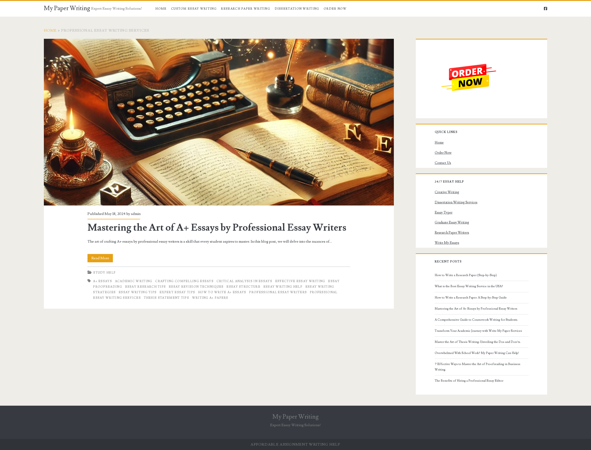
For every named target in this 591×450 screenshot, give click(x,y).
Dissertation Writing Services (456, 202)
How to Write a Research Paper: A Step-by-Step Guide (471, 297)
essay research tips (145, 287)
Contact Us (443, 163)
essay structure (243, 287)
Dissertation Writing (297, 9)
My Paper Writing (67, 8)
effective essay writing (300, 281)
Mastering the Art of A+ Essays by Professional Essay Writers (219, 122)
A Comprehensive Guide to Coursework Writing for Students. (476, 320)
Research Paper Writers (452, 232)
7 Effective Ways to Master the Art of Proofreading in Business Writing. (477, 366)
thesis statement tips (166, 298)
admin (136, 213)
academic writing (133, 281)
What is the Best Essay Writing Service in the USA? (469, 286)
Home (160, 9)
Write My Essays (447, 243)
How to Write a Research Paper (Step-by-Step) (466, 275)
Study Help (104, 273)
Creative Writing (447, 192)
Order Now (335, 9)
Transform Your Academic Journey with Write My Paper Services (478, 331)
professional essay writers (278, 292)
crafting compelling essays (184, 281)
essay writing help (282, 287)
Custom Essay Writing (194, 9)
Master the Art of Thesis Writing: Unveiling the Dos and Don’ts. (478, 342)
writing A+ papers (210, 298)
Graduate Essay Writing (452, 222)
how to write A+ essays (222, 292)
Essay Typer (443, 212)
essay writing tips (138, 292)
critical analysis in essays (244, 281)
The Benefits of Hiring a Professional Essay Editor (469, 381)
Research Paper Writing (245, 9)
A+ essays (102, 281)
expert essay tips (177, 292)
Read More (102, 259)
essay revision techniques (196, 287)
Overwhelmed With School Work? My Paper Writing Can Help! (477, 353)
